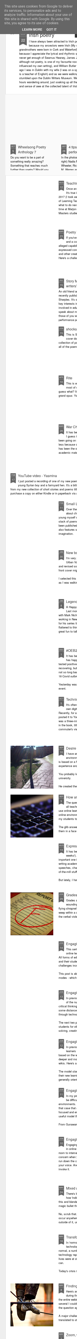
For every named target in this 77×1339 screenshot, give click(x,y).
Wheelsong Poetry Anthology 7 (32, 149)
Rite (69, 377)
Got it (51, 29)
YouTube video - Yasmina (37, 475)
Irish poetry (41, 34)
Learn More (32, 29)
